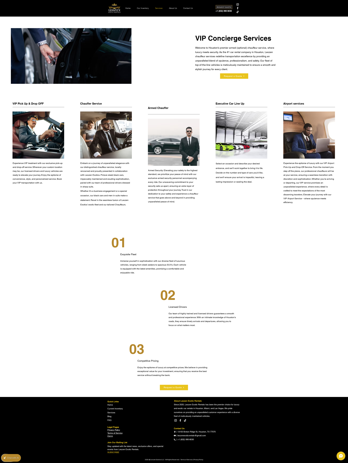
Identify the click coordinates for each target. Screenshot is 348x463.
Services (111, 412)
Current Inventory (115, 408)
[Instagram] (237, 4)
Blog (109, 416)
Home (110, 405)
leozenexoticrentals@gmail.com (192, 435)
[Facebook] (237, 8)
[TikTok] (237, 11)
